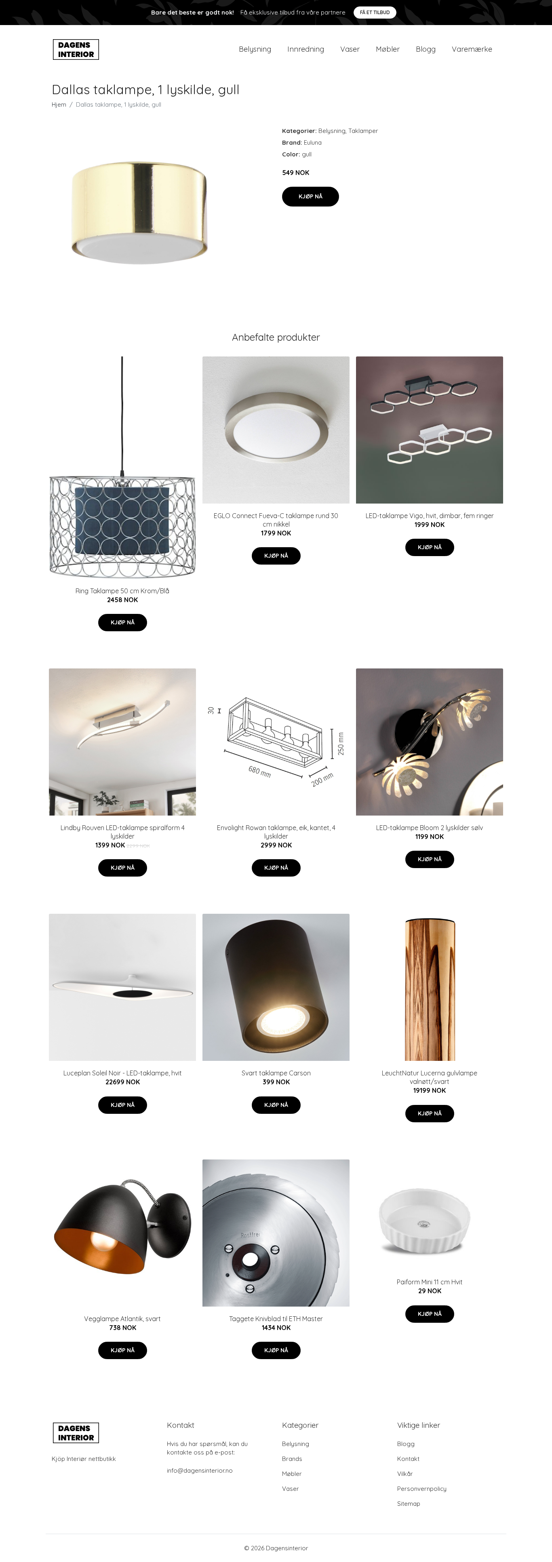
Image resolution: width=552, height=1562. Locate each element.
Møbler (388, 49)
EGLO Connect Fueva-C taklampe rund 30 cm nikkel (276, 520)
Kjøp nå (310, 196)
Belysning (255, 49)
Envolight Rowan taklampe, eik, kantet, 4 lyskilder (276, 832)
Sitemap (408, 1503)
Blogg (426, 49)
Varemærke (472, 49)
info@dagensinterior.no (200, 1470)
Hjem (59, 104)
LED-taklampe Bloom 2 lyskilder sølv (429, 828)
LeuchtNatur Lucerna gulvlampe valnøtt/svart (429, 1077)
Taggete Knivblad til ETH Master (276, 1319)
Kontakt (408, 1459)
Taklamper (363, 131)
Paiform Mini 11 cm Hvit (430, 1282)
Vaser (350, 49)
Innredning (305, 49)
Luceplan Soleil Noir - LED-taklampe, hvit (122, 1073)
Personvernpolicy (422, 1488)
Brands (292, 1459)
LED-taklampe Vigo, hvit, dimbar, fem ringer (430, 516)
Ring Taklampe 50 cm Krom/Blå (122, 591)
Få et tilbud (375, 12)
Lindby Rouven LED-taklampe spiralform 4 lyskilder (123, 832)
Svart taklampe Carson (276, 1073)
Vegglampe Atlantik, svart (122, 1319)
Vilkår (405, 1474)
